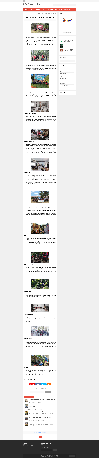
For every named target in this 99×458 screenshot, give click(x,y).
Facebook (38, 384)
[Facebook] (64, 32)
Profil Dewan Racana (64, 88)
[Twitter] (66, 32)
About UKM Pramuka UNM (28, 445)
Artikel (28, 13)
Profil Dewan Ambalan (64, 85)
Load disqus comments (41, 432)
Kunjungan (62, 80)
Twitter (44, 384)
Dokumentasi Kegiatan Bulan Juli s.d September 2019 (39, 411)
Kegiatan (35, 13)
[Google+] (70, 32)
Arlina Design (47, 456)
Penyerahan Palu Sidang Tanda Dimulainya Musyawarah (39, 422)
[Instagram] (68, 32)
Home (25, 13)
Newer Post (28, 437)
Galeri (32, 13)
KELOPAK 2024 (63, 78)
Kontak (24, 447)
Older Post (52, 437)
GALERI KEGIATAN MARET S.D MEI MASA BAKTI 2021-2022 (40, 417)
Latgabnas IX (62, 83)
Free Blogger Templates (54, 456)
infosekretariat (63, 73)
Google (32, 384)
